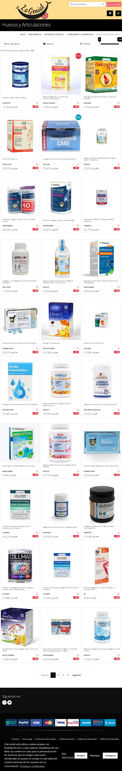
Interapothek (8, 410)
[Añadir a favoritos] (36, 103)
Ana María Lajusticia (92, 410)
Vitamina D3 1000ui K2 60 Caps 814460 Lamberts (99, 220)
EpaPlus (87, 164)
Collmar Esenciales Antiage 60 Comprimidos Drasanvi (61, 588)
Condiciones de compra (45, 739)
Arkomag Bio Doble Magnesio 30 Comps (18, 466)
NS (85, 594)
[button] (48, 44)
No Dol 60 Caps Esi (9, 159)
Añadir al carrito (21, 113)
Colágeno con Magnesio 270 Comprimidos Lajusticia (19, 282)
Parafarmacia (34, 34)
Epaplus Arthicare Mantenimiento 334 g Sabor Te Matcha (99, 159)
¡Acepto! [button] (80, 755)
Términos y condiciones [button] (32, 766)
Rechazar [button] (95, 755)
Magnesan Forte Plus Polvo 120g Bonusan (60, 527)
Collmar (5, 533)
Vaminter (87, 533)
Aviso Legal (27, 739)
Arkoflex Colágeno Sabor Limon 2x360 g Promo (18, 220)
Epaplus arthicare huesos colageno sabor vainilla (59, 466)
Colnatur (6, 103)
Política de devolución (87, 739)
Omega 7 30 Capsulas (51, 343)
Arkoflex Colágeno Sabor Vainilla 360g (58, 220)
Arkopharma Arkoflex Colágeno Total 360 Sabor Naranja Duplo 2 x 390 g (60, 650)
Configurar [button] (110, 755)
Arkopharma (7, 226)
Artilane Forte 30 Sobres (94, 343)
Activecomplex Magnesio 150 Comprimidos (101, 466)
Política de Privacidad (109, 739)
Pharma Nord (7, 349)
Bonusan (47, 533)
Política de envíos (67, 739)
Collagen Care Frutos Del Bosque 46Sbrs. (59, 159)
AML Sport (6, 287)
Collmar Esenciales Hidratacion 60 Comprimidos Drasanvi (16, 527)
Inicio (23, 34)
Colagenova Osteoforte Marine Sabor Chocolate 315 (99, 527)
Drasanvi (87, 103)
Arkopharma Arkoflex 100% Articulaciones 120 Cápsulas (101, 282)
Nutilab (46, 164)
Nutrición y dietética (54, 34)
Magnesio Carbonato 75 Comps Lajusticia (100, 404)
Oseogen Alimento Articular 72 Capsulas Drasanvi (100, 98)
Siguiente (76, 675)
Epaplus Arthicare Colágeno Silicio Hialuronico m (57, 404)
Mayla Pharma (49, 349)
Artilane (87, 349)
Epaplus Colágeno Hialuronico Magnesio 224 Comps (102, 650)
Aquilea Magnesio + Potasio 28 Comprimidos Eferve (55, 98)
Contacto (15, 739)
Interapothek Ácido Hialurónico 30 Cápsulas (20, 404)
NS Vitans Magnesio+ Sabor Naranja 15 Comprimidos (99, 588)
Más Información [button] (68, 755)
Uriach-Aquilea (49, 103)
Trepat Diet (7, 164)
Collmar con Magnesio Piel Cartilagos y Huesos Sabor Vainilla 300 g (18, 588)
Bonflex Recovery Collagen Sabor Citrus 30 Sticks (19, 650)
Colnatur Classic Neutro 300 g (14, 98)
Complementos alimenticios (80, 34)
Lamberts (88, 226)
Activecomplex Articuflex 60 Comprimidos (19, 343)
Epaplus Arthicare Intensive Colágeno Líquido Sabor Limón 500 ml (58, 282)
